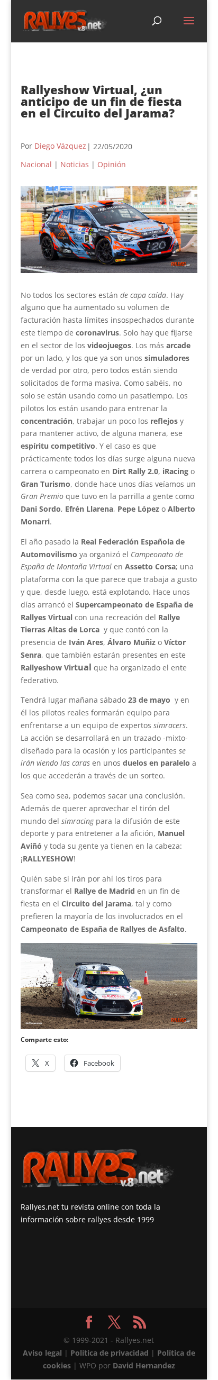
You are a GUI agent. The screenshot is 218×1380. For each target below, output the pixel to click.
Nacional (36, 164)
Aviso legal (42, 1353)
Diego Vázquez (60, 146)
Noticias (74, 164)
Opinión (111, 164)
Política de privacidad (109, 1353)
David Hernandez (144, 1365)
